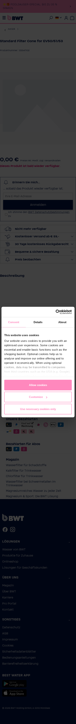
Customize (36, 396)
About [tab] (62, 322)
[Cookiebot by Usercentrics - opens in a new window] (55, 312)
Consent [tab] (13, 322)
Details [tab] (38, 322)
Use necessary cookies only (38, 408)
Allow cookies (38, 384)
